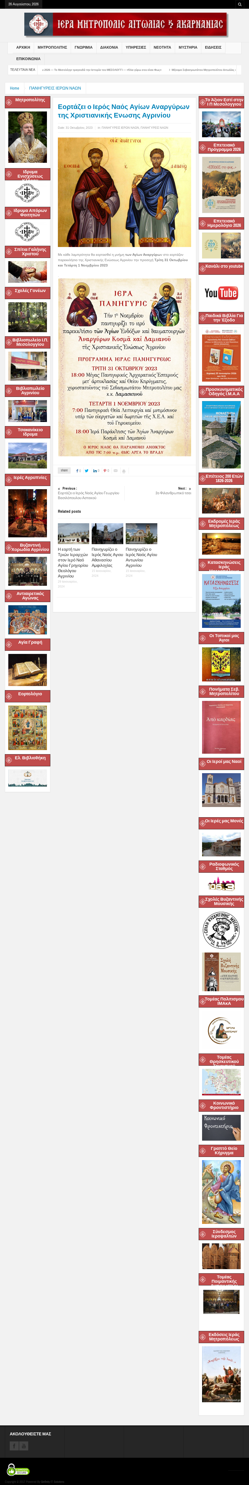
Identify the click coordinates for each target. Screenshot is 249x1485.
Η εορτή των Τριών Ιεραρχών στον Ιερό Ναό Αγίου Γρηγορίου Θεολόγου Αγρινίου (73, 563)
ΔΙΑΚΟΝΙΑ (109, 47)
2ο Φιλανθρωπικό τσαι (173, 490)
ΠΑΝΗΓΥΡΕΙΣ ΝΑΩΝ (154, 127)
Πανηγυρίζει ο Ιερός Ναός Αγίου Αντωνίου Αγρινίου (141, 557)
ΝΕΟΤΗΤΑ (162, 47)
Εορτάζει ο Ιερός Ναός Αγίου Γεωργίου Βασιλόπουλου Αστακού (88, 493)
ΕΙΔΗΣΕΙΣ (213, 47)
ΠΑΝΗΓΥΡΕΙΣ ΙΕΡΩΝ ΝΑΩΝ (55, 88)
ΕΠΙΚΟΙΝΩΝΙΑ (28, 59)
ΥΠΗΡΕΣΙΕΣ (136, 47)
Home (14, 88)
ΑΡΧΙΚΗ (23, 47)
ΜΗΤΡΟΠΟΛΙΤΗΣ (52, 47)
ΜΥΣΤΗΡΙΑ (188, 47)
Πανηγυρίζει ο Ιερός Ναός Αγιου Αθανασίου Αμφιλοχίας (107, 557)
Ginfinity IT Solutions (52, 1482)
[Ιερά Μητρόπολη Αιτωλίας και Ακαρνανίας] (124, 25)
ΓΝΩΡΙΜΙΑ (84, 47)
